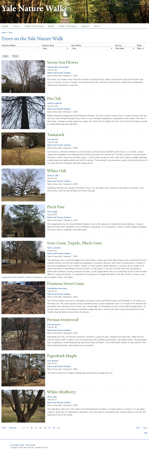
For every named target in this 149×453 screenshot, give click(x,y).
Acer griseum (52, 361)
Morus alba (52, 397)
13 (45, 428)
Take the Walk (68, 26)
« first (3, 428)
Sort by (118, 45)
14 (49, 428)
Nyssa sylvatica (54, 248)
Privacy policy (30, 445)
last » (145, 428)
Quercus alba (52, 175)
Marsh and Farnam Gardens (59, 73)
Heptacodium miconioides (58, 67)
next (146, 433)
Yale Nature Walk (32, 8)
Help (97, 26)
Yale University (9, 2)
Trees (17, 26)
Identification (34, 26)
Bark (51, 26)
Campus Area (48, 45)
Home (3, 33)
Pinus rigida (52, 212)
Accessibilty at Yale (17, 445)
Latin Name (76, 45)
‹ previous (12, 428)
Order (139, 45)
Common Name (8, 45)
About (86, 26)
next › (138, 428)
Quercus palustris (54, 103)
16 (58, 428)
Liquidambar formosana (57, 288)
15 (54, 428)
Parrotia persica (54, 324)
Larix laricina (52, 139)
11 (36, 428)
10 (31, 428)
